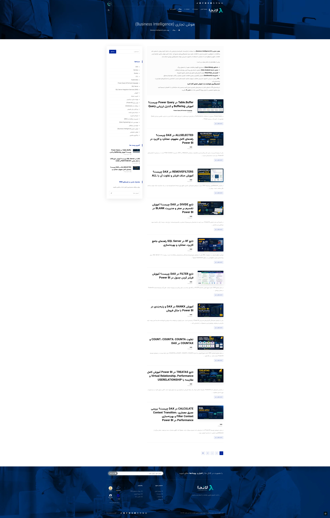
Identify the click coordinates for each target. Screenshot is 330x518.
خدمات (159, 497)
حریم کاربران (137, 494)
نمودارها (170, 76)
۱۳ (207, 453)
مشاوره (215, 90)
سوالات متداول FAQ (135, 491)
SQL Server (135, 86)
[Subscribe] (111, 193)
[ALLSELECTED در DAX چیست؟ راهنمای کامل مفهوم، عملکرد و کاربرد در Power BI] (136, 169)
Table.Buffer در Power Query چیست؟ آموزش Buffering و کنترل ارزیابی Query (120, 152)
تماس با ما (138, 497)
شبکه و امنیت (134, 116)
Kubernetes (134, 80)
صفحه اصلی (158, 491)
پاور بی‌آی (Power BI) (132, 103)
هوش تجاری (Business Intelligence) (127, 129)
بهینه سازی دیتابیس (132, 99)
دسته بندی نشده (133, 112)
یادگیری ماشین (134, 135)
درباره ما (159, 494)
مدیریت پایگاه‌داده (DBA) (131, 119)
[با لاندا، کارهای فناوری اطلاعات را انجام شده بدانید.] (215, 10)
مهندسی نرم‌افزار (133, 125)
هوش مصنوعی (134, 132)
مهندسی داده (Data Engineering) (128, 122)
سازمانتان (174, 87)
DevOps (135, 70)
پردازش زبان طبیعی (132, 109)
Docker (136, 73)
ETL (137, 77)
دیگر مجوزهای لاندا (114, 502)
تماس (189, 90)
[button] (222, 3)
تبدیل (201, 54)
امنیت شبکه (134, 96)
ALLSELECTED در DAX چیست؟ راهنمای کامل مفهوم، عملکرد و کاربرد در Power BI (120, 169)
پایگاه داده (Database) (131, 106)
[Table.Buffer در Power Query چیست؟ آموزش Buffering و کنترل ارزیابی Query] (136, 152)
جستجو (112, 51)
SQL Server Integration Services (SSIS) (127, 90)
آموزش (136, 93)
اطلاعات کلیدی (186, 76)
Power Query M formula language (183, 110)
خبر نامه (112, 473)
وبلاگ (159, 499)
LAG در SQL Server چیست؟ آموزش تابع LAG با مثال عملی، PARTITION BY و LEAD (125, 160)
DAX (191, 147)
